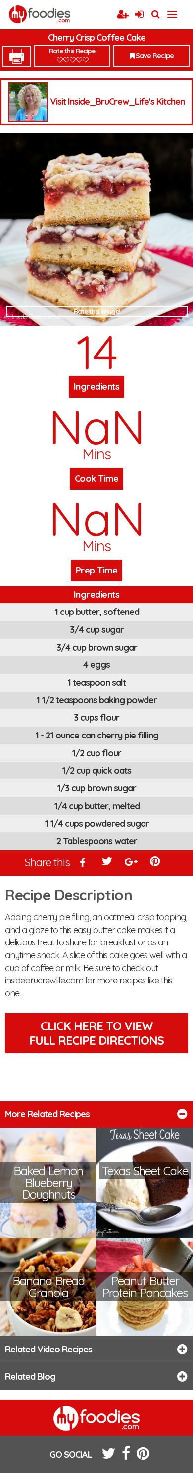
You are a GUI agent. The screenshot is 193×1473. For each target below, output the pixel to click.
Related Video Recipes (48, 1349)
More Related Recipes (47, 1114)
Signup (122, 15)
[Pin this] (156, 863)
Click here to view (96, 1033)
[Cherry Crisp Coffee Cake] (96, 229)
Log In (139, 15)
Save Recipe (154, 55)
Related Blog (30, 1376)
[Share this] (83, 863)
